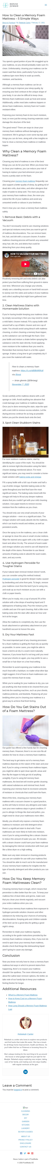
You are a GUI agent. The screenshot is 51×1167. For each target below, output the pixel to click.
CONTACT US (25, 1147)
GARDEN (25, 1121)
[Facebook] (21, 1153)
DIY (25, 1118)
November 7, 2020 (20, 384)
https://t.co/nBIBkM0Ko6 (32, 370)
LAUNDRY (25, 1128)
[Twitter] (25, 1153)
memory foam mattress (25, 181)
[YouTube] (28, 1153)
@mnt (18, 374)
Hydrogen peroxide (10, 579)
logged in (18, 1090)
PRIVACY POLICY (25, 1140)
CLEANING (25, 1111)
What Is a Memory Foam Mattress (23, 995)
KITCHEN (25, 1125)
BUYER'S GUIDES (25, 1132)
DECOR (25, 1115)
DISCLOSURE (25, 1143)
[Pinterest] (32, 1153)
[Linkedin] (25, 1072)
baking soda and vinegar (30, 477)
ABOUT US (25, 1136)
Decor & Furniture (8, 23)
